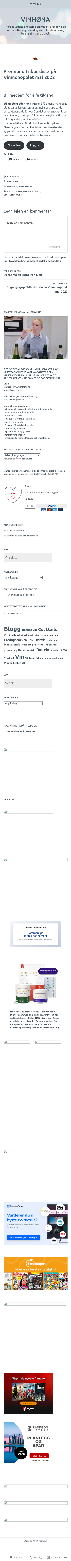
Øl (23, 663)
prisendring (25, 186)
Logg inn (35, 145)
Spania (54, 650)
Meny (37, 4)
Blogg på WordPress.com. (35, 1541)
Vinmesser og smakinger (49, 658)
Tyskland (9, 658)
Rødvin (42, 649)
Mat (55, 640)
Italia (49, 640)
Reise (21, 650)
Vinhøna (35, 19)
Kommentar (55, 246)
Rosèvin (31, 650)
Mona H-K (12, 181)
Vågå (6, 384)
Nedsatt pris (14, 191)
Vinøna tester (12, 663)
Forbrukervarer (37, 635)
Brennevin (29, 630)
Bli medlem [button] (14, 145)
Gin (31, 640)
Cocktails (47, 629)
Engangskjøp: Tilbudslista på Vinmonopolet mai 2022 (37, 287)
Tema (63, 650)
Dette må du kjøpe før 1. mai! (24, 273)
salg (37, 191)
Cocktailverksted (15, 635)
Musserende (12, 644)
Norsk (41, 645)
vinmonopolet (13, 195)
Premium (12, 186)
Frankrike (52, 635)
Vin (19, 657)
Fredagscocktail (16, 640)
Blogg (12, 629)
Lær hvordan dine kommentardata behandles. (32, 261)
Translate (27, 459)
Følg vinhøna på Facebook (20, 589)
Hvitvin (40, 640)
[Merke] (28, 558)
